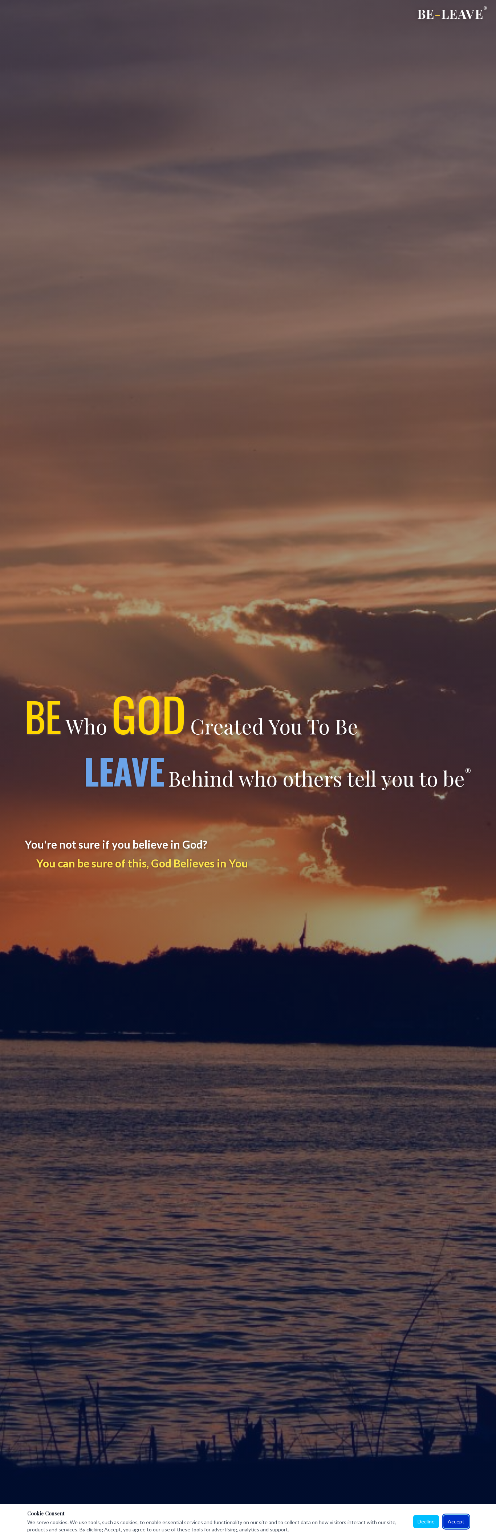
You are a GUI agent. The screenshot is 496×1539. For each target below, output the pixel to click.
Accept (456, 1521)
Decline (426, 1521)
